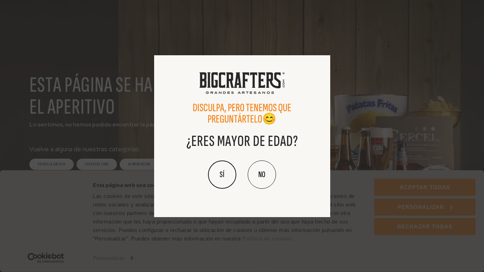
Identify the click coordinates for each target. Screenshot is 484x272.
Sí (222, 174)
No (261, 174)
